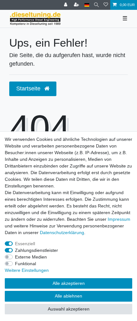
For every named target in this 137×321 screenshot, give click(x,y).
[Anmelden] (66, 5)
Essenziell (25, 243)
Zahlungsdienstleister (36, 250)
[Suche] (96, 5)
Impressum (119, 219)
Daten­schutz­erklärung (62, 232)
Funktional (25, 263)
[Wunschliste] (105, 5)
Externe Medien (31, 256)
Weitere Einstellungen (27, 270)
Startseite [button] (29, 88)
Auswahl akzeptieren (69, 308)
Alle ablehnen (68, 295)
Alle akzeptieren (69, 283)
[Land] (86, 5)
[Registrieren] (77, 5)
